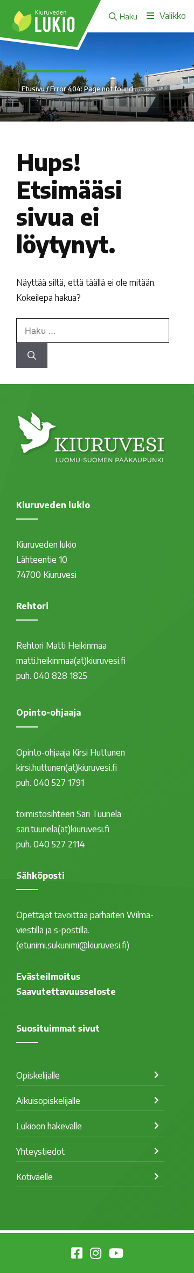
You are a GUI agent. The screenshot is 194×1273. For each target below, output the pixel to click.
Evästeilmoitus (48, 976)
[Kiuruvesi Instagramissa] (95, 1254)
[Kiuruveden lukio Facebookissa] (76, 1254)
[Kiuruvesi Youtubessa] (116, 1254)
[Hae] (31, 355)
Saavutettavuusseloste (66, 991)
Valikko (173, 15)
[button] (123, 16)
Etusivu (33, 88)
